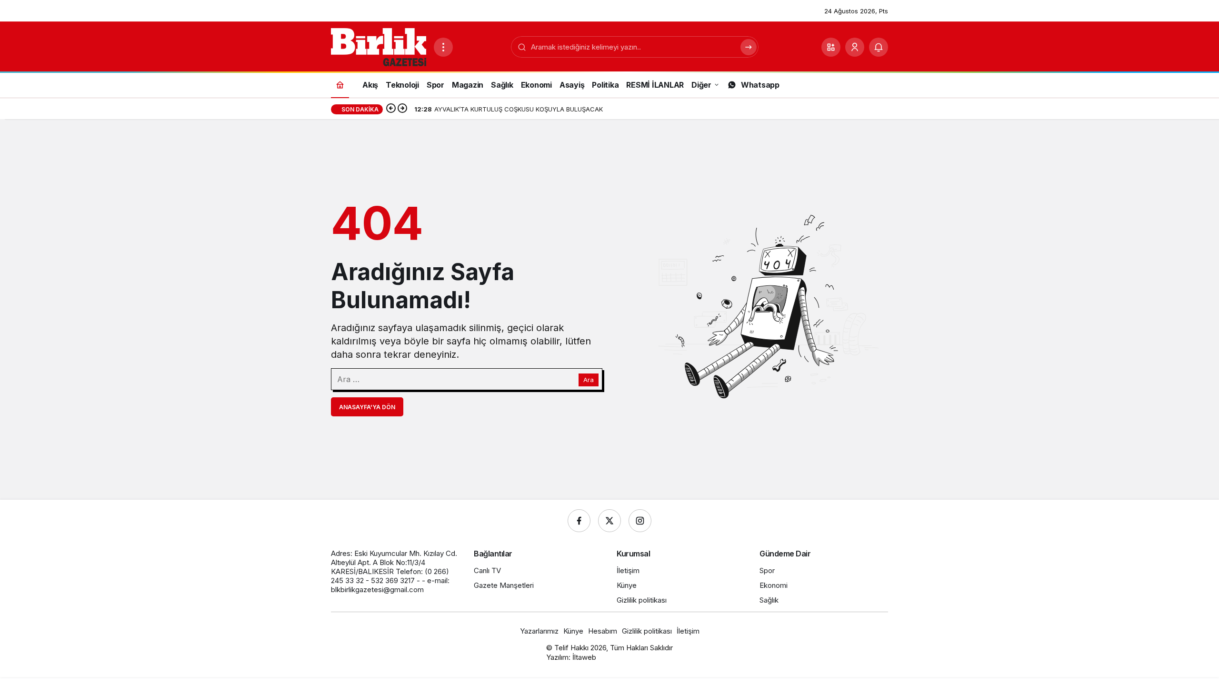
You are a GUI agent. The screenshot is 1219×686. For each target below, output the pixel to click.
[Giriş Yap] (854, 47)
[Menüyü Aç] (443, 47)
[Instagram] (640, 520)
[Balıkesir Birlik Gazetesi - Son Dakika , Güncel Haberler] (378, 46)
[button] (830, 47)
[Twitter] (609, 520)
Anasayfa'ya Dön (367, 407)
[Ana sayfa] (340, 84)
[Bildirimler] (878, 47)
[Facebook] (579, 520)
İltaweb (584, 657)
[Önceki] (391, 109)
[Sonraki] (402, 109)
